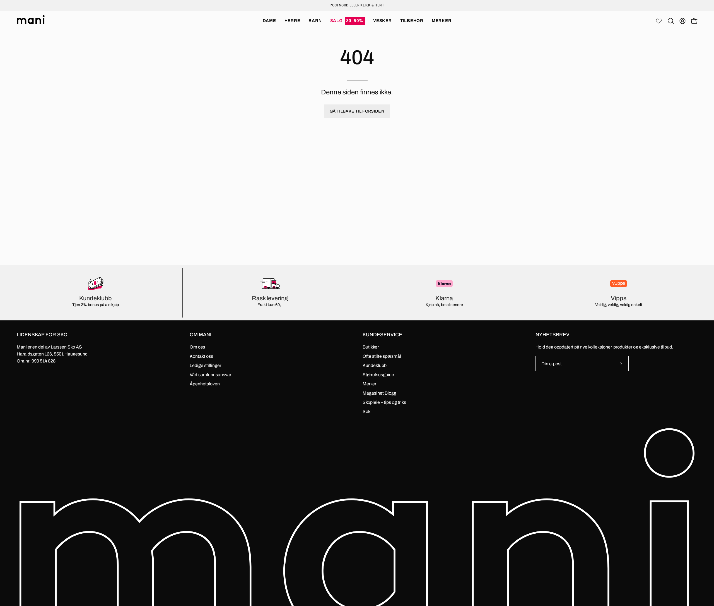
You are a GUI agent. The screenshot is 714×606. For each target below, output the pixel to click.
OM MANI (200, 334)
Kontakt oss (201, 356)
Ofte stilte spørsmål (382, 356)
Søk (366, 411)
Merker (369, 383)
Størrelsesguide (378, 374)
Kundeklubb (375, 365)
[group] (357, 5)
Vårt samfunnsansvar (210, 374)
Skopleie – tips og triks (384, 402)
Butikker (371, 347)
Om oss (197, 347)
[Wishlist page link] (659, 21)
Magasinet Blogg (379, 393)
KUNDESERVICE (382, 334)
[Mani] (31, 21)
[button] (347, 21)
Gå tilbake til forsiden (357, 111)
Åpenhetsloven (205, 383)
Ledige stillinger (205, 365)
